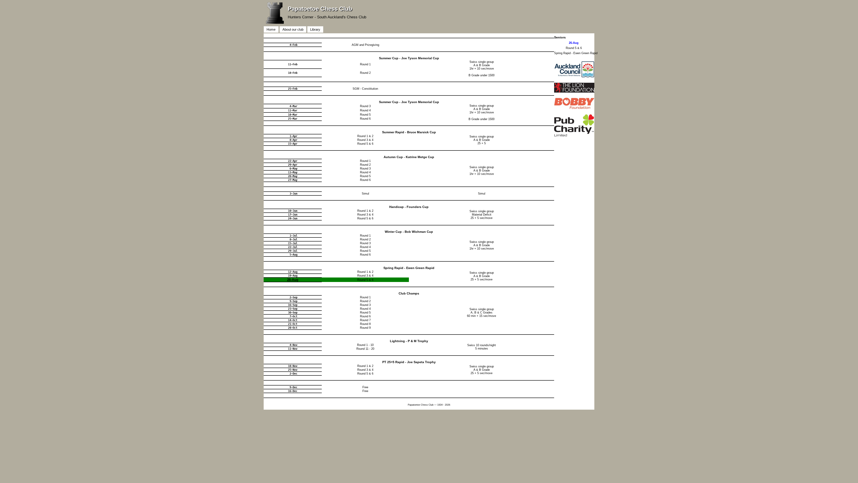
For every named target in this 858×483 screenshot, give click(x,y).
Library (315, 29)
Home (271, 29)
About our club (292, 29)
